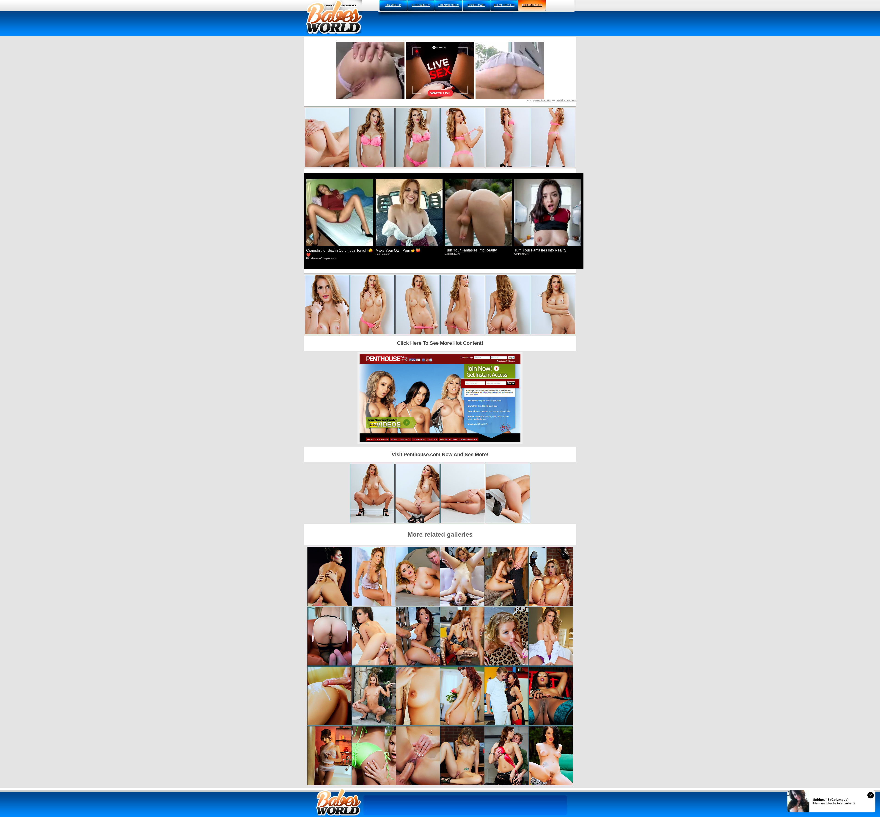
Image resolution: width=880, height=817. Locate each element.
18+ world (393, 5)
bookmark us (532, 5)
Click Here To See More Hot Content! (440, 343)
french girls (448, 5)
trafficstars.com (566, 100)
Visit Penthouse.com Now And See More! (440, 454)
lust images (421, 5)
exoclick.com (543, 100)
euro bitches (504, 5)
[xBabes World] (334, 17)
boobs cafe (476, 5)
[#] (338, 802)
